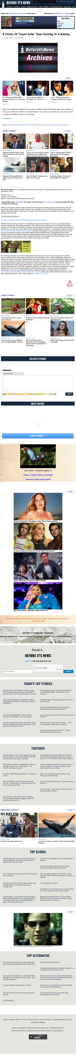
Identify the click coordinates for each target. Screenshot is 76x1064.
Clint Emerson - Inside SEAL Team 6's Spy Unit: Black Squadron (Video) (57, 790)
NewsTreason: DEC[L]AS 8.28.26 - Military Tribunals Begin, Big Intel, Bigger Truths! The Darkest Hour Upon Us (18, 798)
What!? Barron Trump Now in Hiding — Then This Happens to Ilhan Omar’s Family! (56, 723)
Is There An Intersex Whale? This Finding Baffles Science (12, 341)
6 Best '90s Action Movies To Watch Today (30, 581)
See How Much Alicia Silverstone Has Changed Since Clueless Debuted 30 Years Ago (36, 342)
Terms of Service (46, 1019)
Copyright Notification (60, 1019)
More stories (29, 25)
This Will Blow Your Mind (49, 883)
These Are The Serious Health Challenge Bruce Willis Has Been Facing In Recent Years (37, 154)
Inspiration (67, 7)
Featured (9, 7)
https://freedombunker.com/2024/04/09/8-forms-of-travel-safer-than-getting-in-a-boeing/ (38, 125)
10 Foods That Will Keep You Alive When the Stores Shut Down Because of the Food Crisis (19, 963)
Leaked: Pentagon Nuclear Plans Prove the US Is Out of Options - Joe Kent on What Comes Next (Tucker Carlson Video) (56, 766)
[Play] (38, 456)
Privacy (36, 1019)
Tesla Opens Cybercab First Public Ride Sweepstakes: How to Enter (54, 993)
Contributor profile (20, 25)
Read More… (7, 118)
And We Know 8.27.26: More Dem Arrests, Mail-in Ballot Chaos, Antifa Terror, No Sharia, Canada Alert (19, 885)
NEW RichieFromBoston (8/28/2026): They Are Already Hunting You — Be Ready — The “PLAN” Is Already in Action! (19, 766)
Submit (68, 671)
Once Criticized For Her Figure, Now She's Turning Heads (36, 521)
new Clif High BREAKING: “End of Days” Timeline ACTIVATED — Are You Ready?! (17, 716)
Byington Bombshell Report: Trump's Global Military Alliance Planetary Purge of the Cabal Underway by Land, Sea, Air (56, 898)
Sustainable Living (56, 7)
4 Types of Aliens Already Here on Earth (17, 985)
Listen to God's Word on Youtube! (38, 475)
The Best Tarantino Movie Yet (11, 841)
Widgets (42, 1022)
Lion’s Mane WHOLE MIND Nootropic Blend (16, 231)
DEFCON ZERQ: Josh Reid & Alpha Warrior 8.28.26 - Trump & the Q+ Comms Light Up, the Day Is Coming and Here (19, 783)
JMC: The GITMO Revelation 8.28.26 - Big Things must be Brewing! (55, 775)
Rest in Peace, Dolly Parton (50, 962)
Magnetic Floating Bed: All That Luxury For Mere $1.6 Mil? (12, 177)
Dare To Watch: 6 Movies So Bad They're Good (36, 177)
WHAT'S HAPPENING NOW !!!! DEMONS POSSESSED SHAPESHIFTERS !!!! (55, 708)
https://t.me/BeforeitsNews (61, 636)
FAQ (24, 1019)
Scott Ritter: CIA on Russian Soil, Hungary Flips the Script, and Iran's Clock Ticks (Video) (57, 890)
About (6, 1019)
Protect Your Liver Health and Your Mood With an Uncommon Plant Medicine (56, 986)
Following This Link (41, 273)
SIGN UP (28, 661)
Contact (29, 1019)
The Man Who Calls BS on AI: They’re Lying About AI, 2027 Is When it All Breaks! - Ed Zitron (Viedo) (56, 875)
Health (23, 7)
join (11, 195)
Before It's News (18, 2)
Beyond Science (32, 7)
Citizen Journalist (48, 202)
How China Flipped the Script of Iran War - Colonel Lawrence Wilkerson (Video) (55, 867)
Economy (17, 7)
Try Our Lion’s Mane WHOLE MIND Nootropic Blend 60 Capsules (24, 220)
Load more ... (38, 435)
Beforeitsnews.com (17, 13)
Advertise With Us (15, 1019)
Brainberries (7, 150)
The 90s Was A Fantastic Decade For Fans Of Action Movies (33, 946)
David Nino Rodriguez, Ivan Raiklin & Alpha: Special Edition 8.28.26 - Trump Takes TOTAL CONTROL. (19, 701)
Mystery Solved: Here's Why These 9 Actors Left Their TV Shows (13, 154)
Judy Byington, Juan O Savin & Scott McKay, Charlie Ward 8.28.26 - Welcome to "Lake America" (55, 692)
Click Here (19, 202)
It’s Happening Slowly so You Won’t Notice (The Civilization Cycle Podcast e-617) (57, 969)
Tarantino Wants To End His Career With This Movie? (60, 177)
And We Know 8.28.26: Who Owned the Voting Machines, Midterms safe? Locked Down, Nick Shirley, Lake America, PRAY (19, 724)
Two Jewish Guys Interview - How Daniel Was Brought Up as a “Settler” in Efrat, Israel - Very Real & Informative (19, 977)
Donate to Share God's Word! (38, 479)
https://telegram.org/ (28, 636)
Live (73, 7)
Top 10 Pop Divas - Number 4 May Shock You (31, 610)
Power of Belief (44, 7)
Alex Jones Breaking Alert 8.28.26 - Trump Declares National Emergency (55, 731)
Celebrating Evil (8, 1000)
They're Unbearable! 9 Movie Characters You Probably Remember (60, 154)
